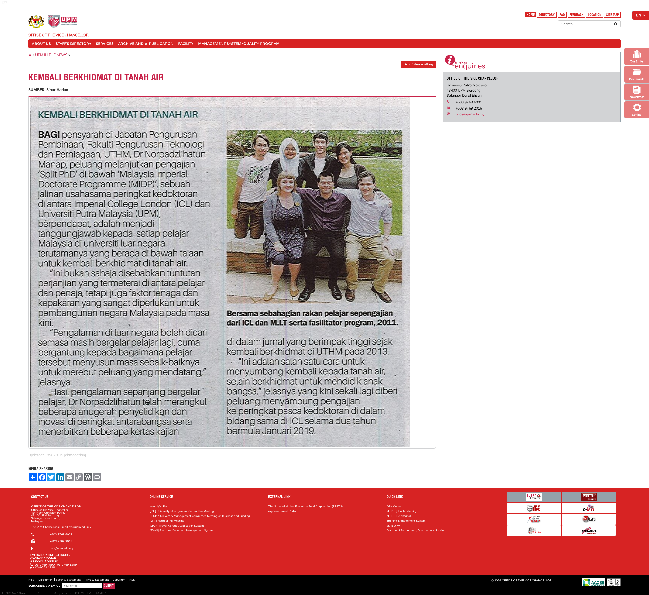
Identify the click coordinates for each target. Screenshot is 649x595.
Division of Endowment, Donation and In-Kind (416, 530)
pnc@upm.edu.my (470, 114)
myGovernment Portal (282, 511)
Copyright (119, 579)
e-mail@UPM (158, 506)
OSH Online (394, 506)
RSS (132, 579)
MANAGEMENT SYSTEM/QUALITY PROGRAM (239, 43)
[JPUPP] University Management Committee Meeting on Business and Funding (200, 516)
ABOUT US (41, 43)
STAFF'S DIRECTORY (73, 43)
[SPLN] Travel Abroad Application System (177, 525)
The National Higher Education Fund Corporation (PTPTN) (305, 506)
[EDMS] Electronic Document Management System (182, 530)
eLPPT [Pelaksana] (399, 516)
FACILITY (185, 43)
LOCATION (594, 15)
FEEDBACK (576, 15)
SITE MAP (612, 15)
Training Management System (406, 520)
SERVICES (105, 43)
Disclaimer (45, 579)
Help (31, 579)
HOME (531, 15)
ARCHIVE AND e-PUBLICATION (146, 43)
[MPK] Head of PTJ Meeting (167, 520)
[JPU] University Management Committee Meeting (182, 511)
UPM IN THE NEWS (51, 54)
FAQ (562, 15)
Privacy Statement (97, 579)
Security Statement (68, 579)
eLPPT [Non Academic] (401, 511)
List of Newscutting (418, 64)
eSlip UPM (393, 525)
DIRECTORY (547, 15)
